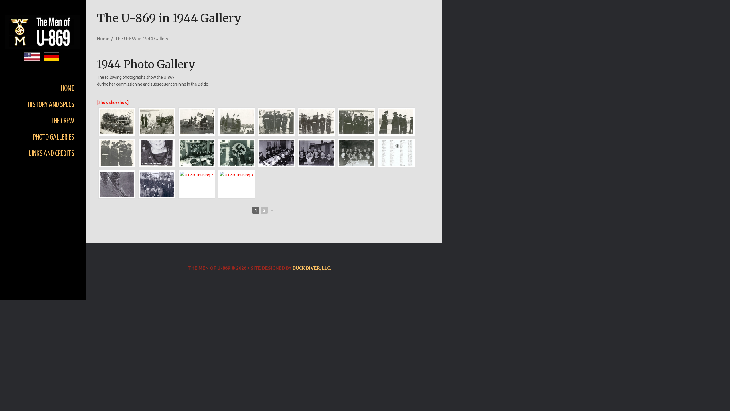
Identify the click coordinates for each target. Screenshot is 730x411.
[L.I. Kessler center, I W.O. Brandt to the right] (117, 153)
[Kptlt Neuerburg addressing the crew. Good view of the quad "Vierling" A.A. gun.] (237, 121)
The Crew (62, 121)
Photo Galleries (53, 137)
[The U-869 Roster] (396, 153)
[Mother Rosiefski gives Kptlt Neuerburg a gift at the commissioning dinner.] (237, 153)
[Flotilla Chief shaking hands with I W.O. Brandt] (356, 121)
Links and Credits (51, 154)
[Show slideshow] (113, 102)
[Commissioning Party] (276, 153)
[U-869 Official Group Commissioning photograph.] (117, 121)
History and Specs (51, 105)
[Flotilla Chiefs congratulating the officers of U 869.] (316, 121)
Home (67, 88)
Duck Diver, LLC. (312, 268)
